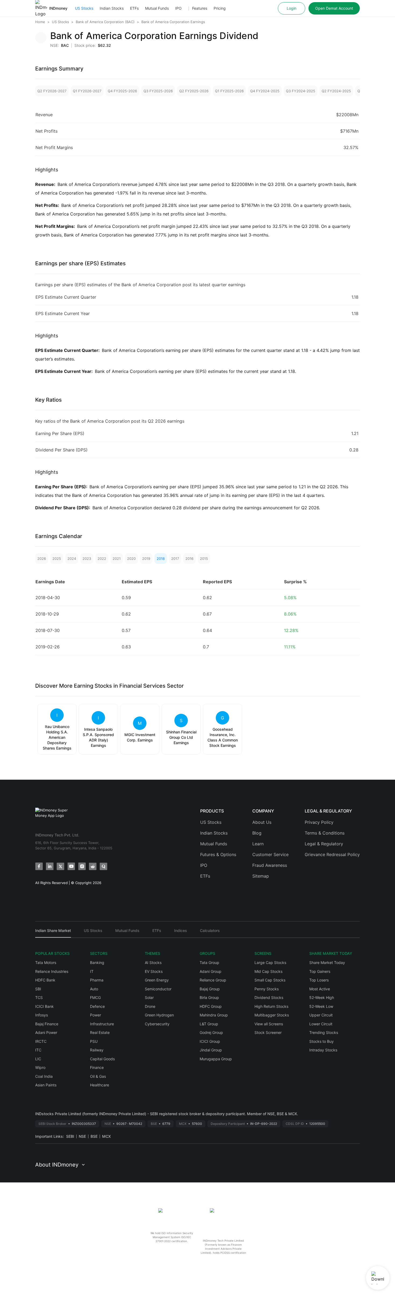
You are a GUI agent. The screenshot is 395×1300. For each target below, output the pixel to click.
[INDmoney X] (60, 866)
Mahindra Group (214, 1015)
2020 (131, 558)
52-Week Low (321, 1006)
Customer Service (270, 854)
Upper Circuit (321, 1015)
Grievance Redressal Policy (332, 854)
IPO (178, 8)
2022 (102, 558)
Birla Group (209, 997)
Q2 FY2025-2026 (194, 91)
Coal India (44, 1076)
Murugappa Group (216, 1059)
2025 (56, 558)
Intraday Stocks (323, 1050)
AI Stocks (153, 962)
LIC (38, 1059)
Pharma (96, 980)
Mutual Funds (157, 8)
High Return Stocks (271, 1006)
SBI (38, 989)
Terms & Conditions (324, 833)
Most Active (319, 989)
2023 (86, 558)
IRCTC (40, 1041)
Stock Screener (268, 1032)
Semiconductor (158, 989)
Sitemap (260, 876)
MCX (106, 1136)
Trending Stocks (323, 1032)
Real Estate (100, 1032)
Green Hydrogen (159, 1015)
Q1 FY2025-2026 (229, 91)
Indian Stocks (112, 8)
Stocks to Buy (321, 1041)
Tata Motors (45, 962)
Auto (94, 989)
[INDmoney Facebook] (39, 866)
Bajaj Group (210, 989)
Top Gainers (319, 971)
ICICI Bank (44, 1006)
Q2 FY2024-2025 (336, 91)
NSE (82, 1136)
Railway (96, 1050)
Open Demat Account (334, 8)
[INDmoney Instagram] (82, 866)
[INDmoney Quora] (103, 866)
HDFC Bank (45, 980)
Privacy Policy (319, 822)
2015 (204, 558)
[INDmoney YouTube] (71, 866)
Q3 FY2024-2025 (300, 91)
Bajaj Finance (46, 1024)
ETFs (134, 8)
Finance (97, 1067)
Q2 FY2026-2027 (51, 91)
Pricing (220, 8)
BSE (94, 1136)
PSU (94, 1041)
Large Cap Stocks (270, 962)
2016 (189, 558)
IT (92, 971)
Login (291, 8)
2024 (71, 558)
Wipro (40, 1067)
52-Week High (321, 997)
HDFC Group (211, 1006)
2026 (41, 558)
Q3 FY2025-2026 (158, 91)
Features (199, 8)
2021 (117, 558)
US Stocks (84, 8)
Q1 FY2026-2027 (87, 91)
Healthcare (99, 1085)
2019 (146, 558)
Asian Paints (45, 1085)
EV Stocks (154, 971)
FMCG (95, 997)
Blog (256, 833)
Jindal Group (211, 1050)
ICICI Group (210, 1041)
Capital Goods (102, 1059)
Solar (149, 997)
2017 (175, 558)
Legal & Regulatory (324, 843)
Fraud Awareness (269, 865)
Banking (97, 962)
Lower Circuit (320, 1024)
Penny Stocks (266, 989)
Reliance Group (213, 980)
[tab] (53, 933)
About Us (261, 822)
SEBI (70, 1136)
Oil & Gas (98, 1076)
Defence (97, 1006)
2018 (161, 558)
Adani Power (46, 1032)
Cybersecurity (157, 1024)
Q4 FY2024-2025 (264, 91)
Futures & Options (218, 854)
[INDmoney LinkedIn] (49, 866)
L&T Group (209, 1024)
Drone (150, 1006)
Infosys (41, 1015)
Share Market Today (327, 962)
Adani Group (210, 971)
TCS (39, 997)
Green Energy (157, 980)
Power (95, 1015)
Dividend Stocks (268, 997)
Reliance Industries (51, 971)
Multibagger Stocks (271, 1015)
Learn (258, 843)
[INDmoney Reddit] (92, 866)
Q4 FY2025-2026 (122, 91)
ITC (38, 1050)
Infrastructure (102, 1024)
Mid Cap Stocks (268, 971)
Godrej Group (211, 1032)
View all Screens (268, 1024)
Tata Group (209, 962)
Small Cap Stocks (269, 980)
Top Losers (319, 980)
